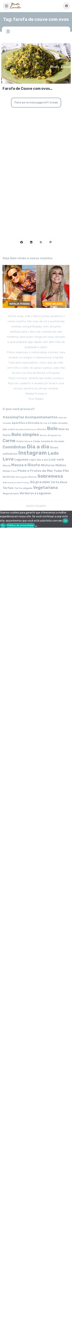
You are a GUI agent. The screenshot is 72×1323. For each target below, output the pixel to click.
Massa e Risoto (25, 465)
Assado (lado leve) (26, 429)
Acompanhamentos (41, 417)
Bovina (43, 435)
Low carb (56, 459)
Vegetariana (45, 487)
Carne (9, 440)
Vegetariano (11, 493)
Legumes (21, 459)
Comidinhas (14, 447)
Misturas (48, 465)
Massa (7, 465)
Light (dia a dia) (39, 459)
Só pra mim (40, 482)
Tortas (8, 488)
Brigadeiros (54, 435)
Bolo (52, 428)
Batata (41, 429)
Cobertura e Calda (28, 441)
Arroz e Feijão (49, 423)
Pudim (58, 471)
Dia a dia (38, 446)
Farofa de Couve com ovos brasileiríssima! (26, 88)
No (3, 525)
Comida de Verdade (52, 441)
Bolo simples (25, 434)
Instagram (32, 453)
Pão (66, 471)
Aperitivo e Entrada (25, 423)
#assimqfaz (13, 417)
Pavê (14, 471)
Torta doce (58, 482)
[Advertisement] (36, 186)
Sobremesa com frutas (16, 482)
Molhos (60, 465)
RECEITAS (9, 476)
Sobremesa (50, 476)
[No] (36, 526)
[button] (6, 6)
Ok (65, 520)
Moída (6, 471)
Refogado (22, 477)
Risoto (32, 476)
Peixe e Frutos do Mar (35, 471)
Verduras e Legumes (35, 493)
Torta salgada (23, 488)
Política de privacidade (20, 525)
